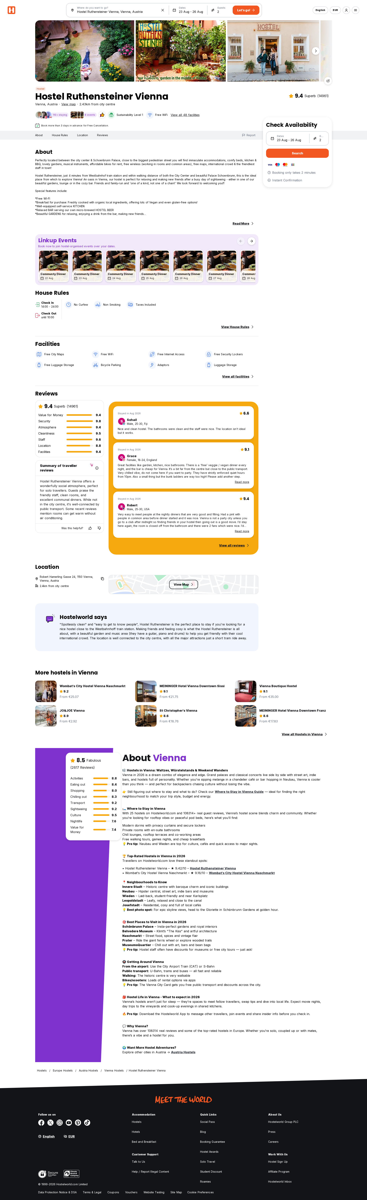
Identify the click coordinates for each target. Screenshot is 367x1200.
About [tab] (39, 135)
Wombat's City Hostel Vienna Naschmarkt (242, 873)
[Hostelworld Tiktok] (87, 1123)
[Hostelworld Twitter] (50, 1123)
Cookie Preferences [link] (200, 1192)
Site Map (176, 1192)
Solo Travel (207, 1161)
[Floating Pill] (316, 51)
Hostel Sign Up (277, 1161)
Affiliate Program (278, 1171)
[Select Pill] (346, 10)
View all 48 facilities (185, 115)
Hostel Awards (209, 1151)
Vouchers (131, 1192)
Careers (273, 1141)
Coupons (113, 1192)
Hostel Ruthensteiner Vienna (213, 868)
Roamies (205, 1181)
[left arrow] (241, 241)
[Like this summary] (90, 528)
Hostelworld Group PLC (283, 1121)
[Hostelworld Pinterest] (78, 1123)
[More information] (97, 468)
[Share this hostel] (328, 81)
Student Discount (211, 1171)
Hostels (136, 1121)
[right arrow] (251, 241)
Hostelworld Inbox (280, 1181)
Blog (203, 1131)
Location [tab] (82, 135)
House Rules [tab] (60, 135)
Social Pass (207, 1121)
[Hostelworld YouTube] (69, 1123)
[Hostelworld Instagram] (60, 1123)
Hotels (136, 1131)
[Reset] (162, 10)
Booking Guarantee (212, 1141)
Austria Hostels (183, 1052)
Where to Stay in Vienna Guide (239, 792)
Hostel (40, 88)
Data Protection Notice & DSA (57, 1192)
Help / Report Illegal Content (150, 1171)
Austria (52, 104)
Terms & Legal (92, 1192)
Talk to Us (138, 1161)
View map (68, 104)
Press (271, 1131)
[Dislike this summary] (99, 528)
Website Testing (154, 1192)
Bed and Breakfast (144, 1141)
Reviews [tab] (102, 135)
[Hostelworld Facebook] (41, 1123)
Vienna (40, 104)
